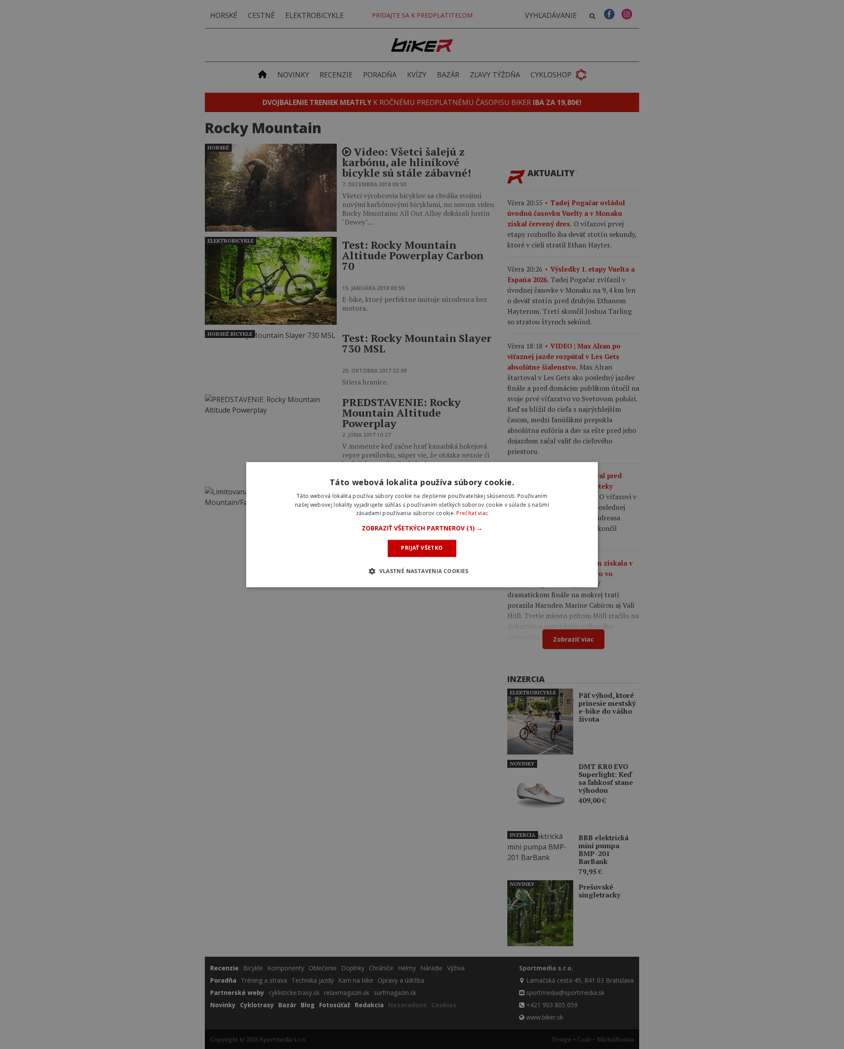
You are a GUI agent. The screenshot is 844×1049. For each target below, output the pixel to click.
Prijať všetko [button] (422, 548)
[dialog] (422, 524)
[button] (422, 529)
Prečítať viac (472, 513)
